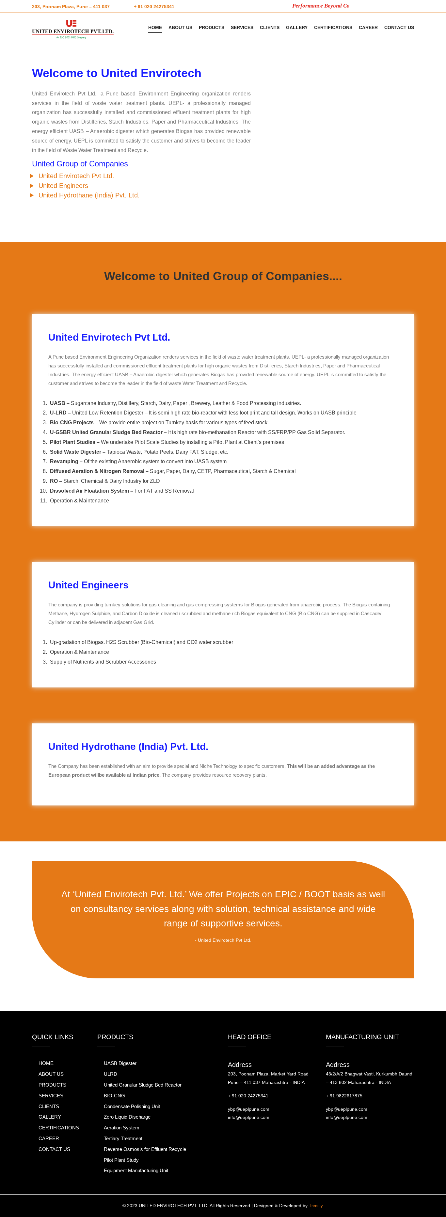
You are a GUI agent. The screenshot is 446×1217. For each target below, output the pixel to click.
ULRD (110, 1074)
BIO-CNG (114, 1095)
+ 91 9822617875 (344, 1095)
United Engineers (63, 185)
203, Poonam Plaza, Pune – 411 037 (71, 6)
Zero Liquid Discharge (127, 1117)
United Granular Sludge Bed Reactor (143, 1085)
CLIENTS (269, 27)
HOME (155, 27)
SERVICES (242, 27)
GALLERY (297, 27)
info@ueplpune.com (248, 1117)
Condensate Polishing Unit (132, 1106)
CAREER (368, 27)
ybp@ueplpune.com (248, 1109)
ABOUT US (180, 27)
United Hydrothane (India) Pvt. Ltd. (89, 195)
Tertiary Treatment (123, 1138)
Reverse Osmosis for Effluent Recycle (145, 1149)
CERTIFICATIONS (333, 27)
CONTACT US (399, 27)
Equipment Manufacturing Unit (136, 1170)
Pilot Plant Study (121, 1160)
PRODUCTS (211, 27)
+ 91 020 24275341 (154, 6)
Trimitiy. (316, 1205)
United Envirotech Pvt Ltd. (76, 175)
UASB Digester (120, 1063)
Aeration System (121, 1127)
